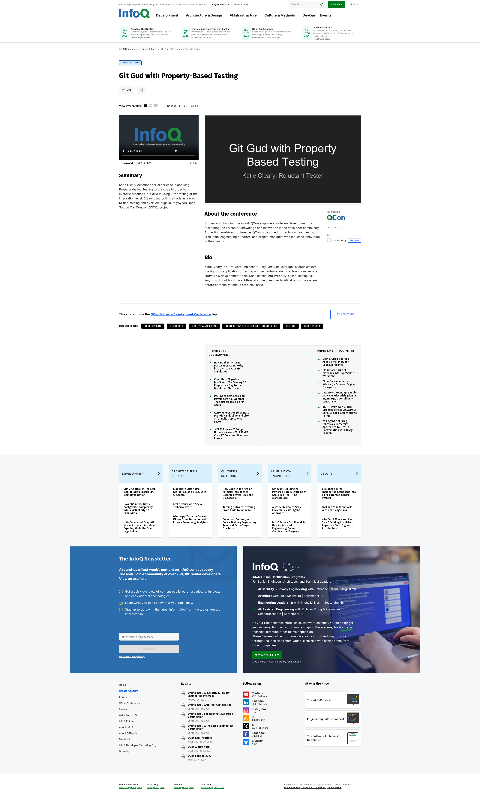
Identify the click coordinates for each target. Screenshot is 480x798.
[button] (149, 649)
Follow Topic (346, 314)
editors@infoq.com (184, 787)
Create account (128, 690)
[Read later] (141, 90)
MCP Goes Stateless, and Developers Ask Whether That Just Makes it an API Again (229, 401)
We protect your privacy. (132, 656)
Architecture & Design (204, 15)
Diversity (124, 751)
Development (167, 15)
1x (180, 106)
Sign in (354, 4)
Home (122, 684)
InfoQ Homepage (128, 49)
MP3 (139, 163)
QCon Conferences (130, 703)
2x (196, 106)
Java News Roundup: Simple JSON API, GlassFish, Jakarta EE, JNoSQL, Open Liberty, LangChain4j (339, 397)
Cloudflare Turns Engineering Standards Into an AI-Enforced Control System (339, 493)
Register (336, 4)
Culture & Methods (279, 15)
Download (127, 163)
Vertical (145, 106)
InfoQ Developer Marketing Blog (138, 745)
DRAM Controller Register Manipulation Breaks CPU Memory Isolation (139, 492)
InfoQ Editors (126, 721)
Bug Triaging (312, 326)
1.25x (185, 106)
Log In (123, 696)
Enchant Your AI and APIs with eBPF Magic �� (337, 509)
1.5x (192, 106)
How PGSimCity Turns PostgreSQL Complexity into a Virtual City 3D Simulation (228, 367)
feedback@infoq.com (130, 787)
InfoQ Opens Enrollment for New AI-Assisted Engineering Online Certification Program (289, 527)
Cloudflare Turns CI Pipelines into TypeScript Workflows (338, 373)
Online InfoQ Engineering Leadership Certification (210, 716)
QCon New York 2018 (204, 326)
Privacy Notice (292, 787)
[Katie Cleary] (329, 240)
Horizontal (150, 106)
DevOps (309, 15)
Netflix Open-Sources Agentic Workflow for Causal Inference (335, 361)
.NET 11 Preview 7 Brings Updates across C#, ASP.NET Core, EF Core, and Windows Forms (339, 411)
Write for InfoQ (128, 715)
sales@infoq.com (155, 787)
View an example (133, 579)
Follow (354, 240)
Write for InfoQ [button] (240, 4)
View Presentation (130, 105)
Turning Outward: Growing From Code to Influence (239, 509)
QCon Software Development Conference (181, 314)
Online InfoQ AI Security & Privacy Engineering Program (209, 695)
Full (156, 106)
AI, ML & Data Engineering (281, 474)
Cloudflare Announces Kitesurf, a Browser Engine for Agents (338, 384)
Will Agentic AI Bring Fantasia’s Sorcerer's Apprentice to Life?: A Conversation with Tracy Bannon (337, 427)
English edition (219, 4)
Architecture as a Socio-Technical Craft (188, 506)
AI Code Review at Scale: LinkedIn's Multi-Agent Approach (287, 510)
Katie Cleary (340, 240)
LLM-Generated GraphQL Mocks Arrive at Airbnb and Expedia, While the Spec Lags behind (140, 527)
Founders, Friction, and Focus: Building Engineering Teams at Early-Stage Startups (239, 524)
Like (129, 89)
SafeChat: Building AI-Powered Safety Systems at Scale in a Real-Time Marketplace (289, 493)
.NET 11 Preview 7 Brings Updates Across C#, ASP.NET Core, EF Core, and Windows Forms (231, 434)
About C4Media (128, 733)
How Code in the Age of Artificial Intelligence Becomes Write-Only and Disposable (238, 493)
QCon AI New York (198, 747)
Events (326, 15)
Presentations (149, 49)
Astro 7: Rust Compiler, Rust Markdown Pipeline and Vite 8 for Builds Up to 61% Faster (231, 417)
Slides (147, 163)
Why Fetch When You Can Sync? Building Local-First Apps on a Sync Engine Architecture (338, 524)
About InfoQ (126, 727)
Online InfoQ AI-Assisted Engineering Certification (210, 728)
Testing (291, 326)
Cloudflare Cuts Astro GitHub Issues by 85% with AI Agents (189, 492)
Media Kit (124, 739)
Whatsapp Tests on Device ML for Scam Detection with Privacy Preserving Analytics (190, 519)
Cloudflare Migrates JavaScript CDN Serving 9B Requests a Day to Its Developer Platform (230, 384)
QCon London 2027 (200, 756)
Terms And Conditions (313, 787)
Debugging (176, 326)
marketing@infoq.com (212, 787)
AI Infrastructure (243, 15)
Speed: (171, 105)
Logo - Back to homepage (134, 13)
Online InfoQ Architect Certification (210, 705)
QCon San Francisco (200, 738)
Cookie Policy (334, 787)
